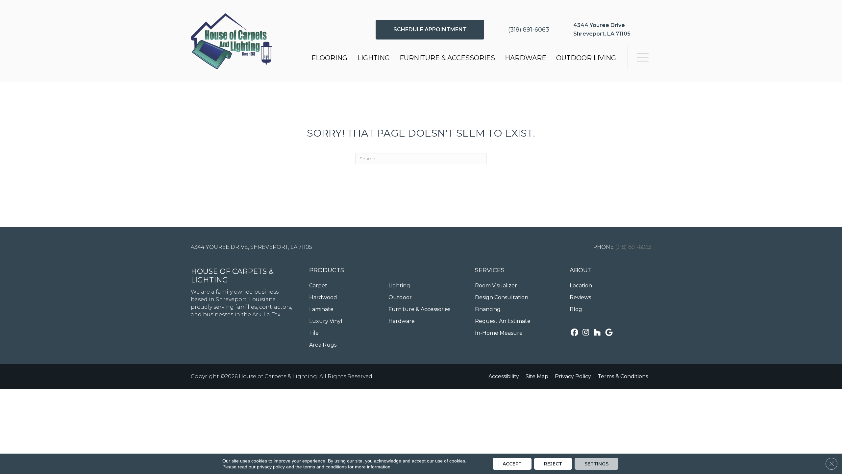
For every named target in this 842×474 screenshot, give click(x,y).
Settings (596, 464)
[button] (430, 30)
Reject (553, 464)
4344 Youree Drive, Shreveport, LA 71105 (251, 247)
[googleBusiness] (609, 333)
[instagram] (586, 333)
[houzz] (597, 333)
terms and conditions (325, 466)
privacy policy (271, 466)
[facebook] (574, 333)
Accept (512, 464)
